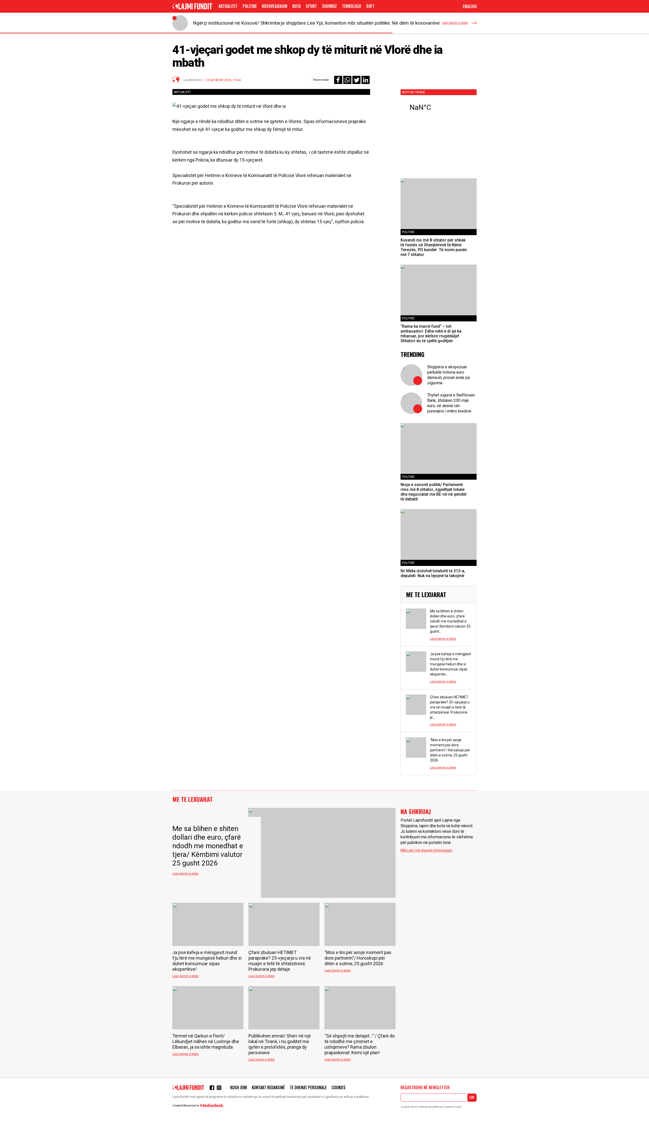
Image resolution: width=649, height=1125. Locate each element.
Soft (370, 6)
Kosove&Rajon (274, 6)
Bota (296, 6)
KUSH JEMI (238, 1087)
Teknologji (351, 6)
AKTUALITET (228, 6)
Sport (311, 6)
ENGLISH (470, 6)
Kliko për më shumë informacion (426, 850)
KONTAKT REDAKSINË (268, 1087)
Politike (250, 6)
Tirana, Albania (439, 107)
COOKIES (339, 1087)
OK (472, 1097)
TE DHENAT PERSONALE (308, 1087)
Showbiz (329, 6)
